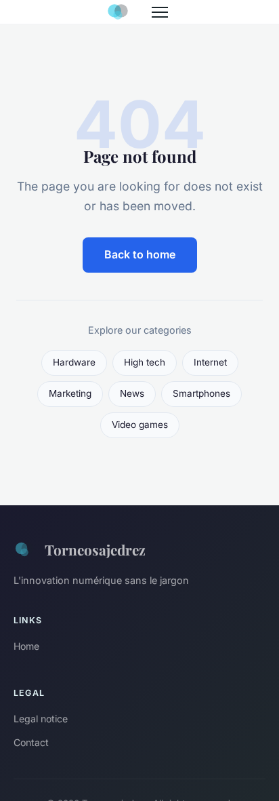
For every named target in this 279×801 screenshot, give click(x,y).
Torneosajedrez (95, 549)
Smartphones (201, 393)
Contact (31, 742)
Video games (140, 424)
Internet (210, 362)
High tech (144, 362)
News (132, 393)
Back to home (139, 254)
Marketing (70, 393)
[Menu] (159, 12)
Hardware (74, 362)
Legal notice (41, 718)
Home (26, 646)
